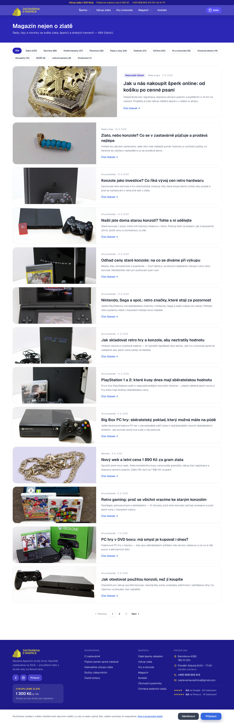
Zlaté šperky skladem (150, 656)
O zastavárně (92, 656)
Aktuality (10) (22, 58)
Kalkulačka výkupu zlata (98, 667)
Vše (17, 50)
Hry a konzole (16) (181, 50)
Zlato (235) (31, 50)
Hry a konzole (124, 10)
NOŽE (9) (40, 58)
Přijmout (211, 716)
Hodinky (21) (140, 50)
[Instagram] (23, 678)
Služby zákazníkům (95, 672)
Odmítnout (188, 716)
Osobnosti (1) (85, 58)
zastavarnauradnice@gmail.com (197, 680)
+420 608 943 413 (189, 674)
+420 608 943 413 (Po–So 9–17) (148, 2)
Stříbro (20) (159, 50)
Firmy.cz (34, 677)
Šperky (83, 10)
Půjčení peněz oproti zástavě (101, 661)
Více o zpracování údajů (150, 716)
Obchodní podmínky (150, 683)
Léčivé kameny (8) (61, 58)
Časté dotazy (92, 678)
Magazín (143, 10)
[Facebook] (16, 678)
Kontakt (162, 10)
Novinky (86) (50, 50)
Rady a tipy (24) (118, 50)
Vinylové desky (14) (207, 50)
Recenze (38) (96, 50)
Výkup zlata (103, 10)
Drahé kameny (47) (73, 50)
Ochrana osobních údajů (152, 688)
